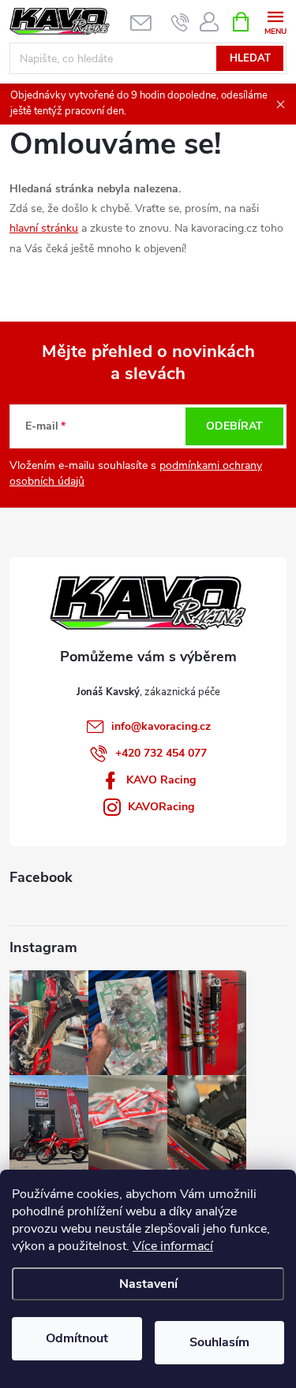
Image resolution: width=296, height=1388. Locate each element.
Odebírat (234, 426)
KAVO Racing (161, 779)
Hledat (250, 58)
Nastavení (148, 1284)
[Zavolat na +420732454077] (180, 22)
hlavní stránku (43, 228)
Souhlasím (219, 1342)
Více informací (173, 1246)
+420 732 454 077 (161, 753)
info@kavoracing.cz (161, 726)
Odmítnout (77, 1338)
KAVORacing (161, 806)
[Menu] (275, 21)
